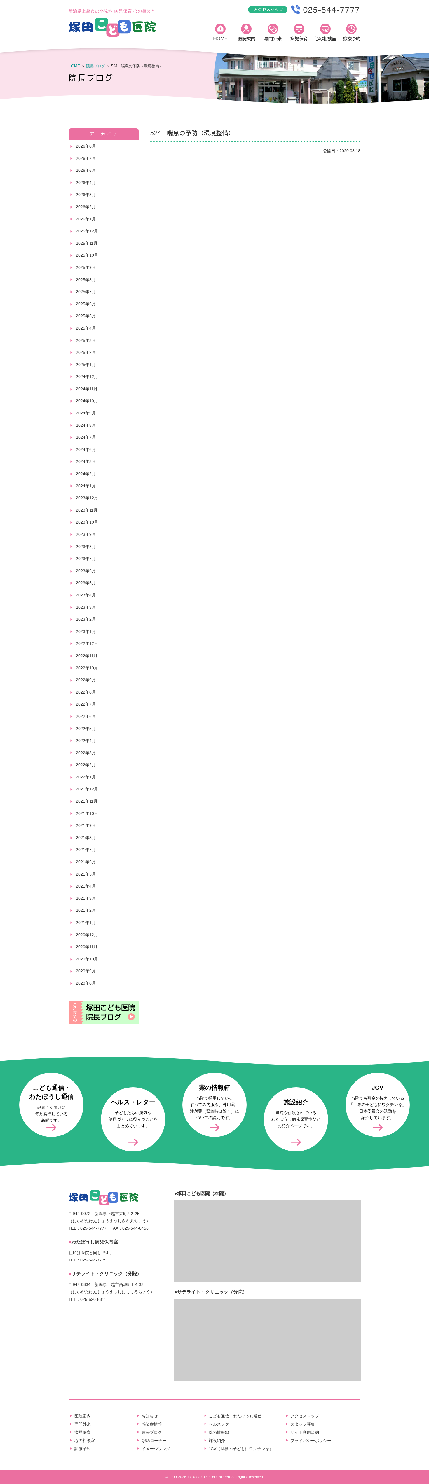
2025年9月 (86, 267)
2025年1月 (86, 364)
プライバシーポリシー (310, 1440)
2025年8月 (86, 279)
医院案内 (246, 33)
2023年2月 (86, 619)
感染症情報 (152, 1424)
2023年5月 (86, 582)
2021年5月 (86, 874)
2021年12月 (87, 789)
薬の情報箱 (219, 1432)
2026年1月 (86, 219)
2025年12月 (87, 231)
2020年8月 (86, 983)
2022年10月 (87, 668)
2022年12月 (87, 643)
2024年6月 (86, 449)
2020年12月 (87, 934)
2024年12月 (87, 376)
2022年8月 (86, 692)
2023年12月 (87, 498)
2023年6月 (86, 570)
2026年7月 (86, 158)
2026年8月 (86, 146)
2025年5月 (86, 316)
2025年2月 (86, 352)
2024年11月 (86, 388)
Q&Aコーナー (154, 1440)
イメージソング (156, 1448)
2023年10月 (87, 522)
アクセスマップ (304, 1416)
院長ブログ (95, 66)
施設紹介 (217, 1440)
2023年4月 (86, 595)
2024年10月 (87, 400)
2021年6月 (86, 862)
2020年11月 (86, 946)
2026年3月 (86, 194)
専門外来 (273, 33)
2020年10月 (87, 959)
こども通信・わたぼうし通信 (235, 1416)
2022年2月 (86, 764)
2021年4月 (86, 886)
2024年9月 (86, 413)
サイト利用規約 (304, 1432)
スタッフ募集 (302, 1424)
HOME (220, 33)
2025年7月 (86, 291)
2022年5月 (86, 728)
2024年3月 (86, 461)
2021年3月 (86, 898)
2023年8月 (86, 546)
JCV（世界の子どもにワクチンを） (241, 1448)
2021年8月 (86, 837)
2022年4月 (86, 740)
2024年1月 (86, 486)
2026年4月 (86, 182)
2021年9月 (86, 825)
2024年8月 (86, 425)
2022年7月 (86, 704)
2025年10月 (87, 255)
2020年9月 (86, 971)
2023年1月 (86, 631)
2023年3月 (86, 607)
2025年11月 (86, 243)
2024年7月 (86, 437)
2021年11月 (86, 801)
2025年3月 (86, 340)
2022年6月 (86, 716)
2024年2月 (86, 473)
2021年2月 (86, 910)
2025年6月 (86, 304)
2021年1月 (86, 922)
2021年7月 (86, 849)
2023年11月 (86, 510)
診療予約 (351, 33)
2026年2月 (86, 206)
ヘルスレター (221, 1424)
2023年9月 (86, 534)
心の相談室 (325, 33)
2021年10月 (87, 813)
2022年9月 (86, 680)
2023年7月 (86, 558)
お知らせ (150, 1416)
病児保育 (299, 33)
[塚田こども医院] (112, 36)
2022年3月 (86, 752)
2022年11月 (86, 655)
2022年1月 (86, 777)
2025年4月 (86, 328)
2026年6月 (86, 170)
